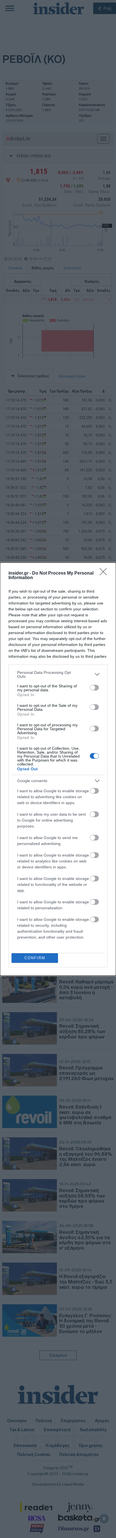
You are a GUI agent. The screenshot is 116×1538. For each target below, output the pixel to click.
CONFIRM (34, 958)
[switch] (94, 687)
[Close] (105, 573)
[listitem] (58, 674)
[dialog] (58, 769)
